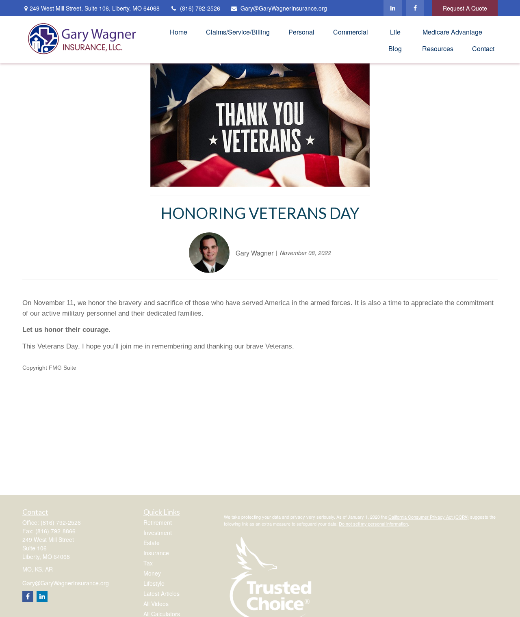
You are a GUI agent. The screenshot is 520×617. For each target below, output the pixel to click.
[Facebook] (415, 8)
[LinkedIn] (393, 8)
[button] (179, 31)
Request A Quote (465, 8)
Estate (151, 543)
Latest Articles (161, 593)
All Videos (156, 604)
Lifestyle (154, 583)
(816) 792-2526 (200, 8)
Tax (148, 563)
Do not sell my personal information (373, 523)
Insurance (156, 553)
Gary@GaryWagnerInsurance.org (283, 8)
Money (152, 573)
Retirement (157, 522)
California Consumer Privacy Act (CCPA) (428, 516)
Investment (157, 532)
